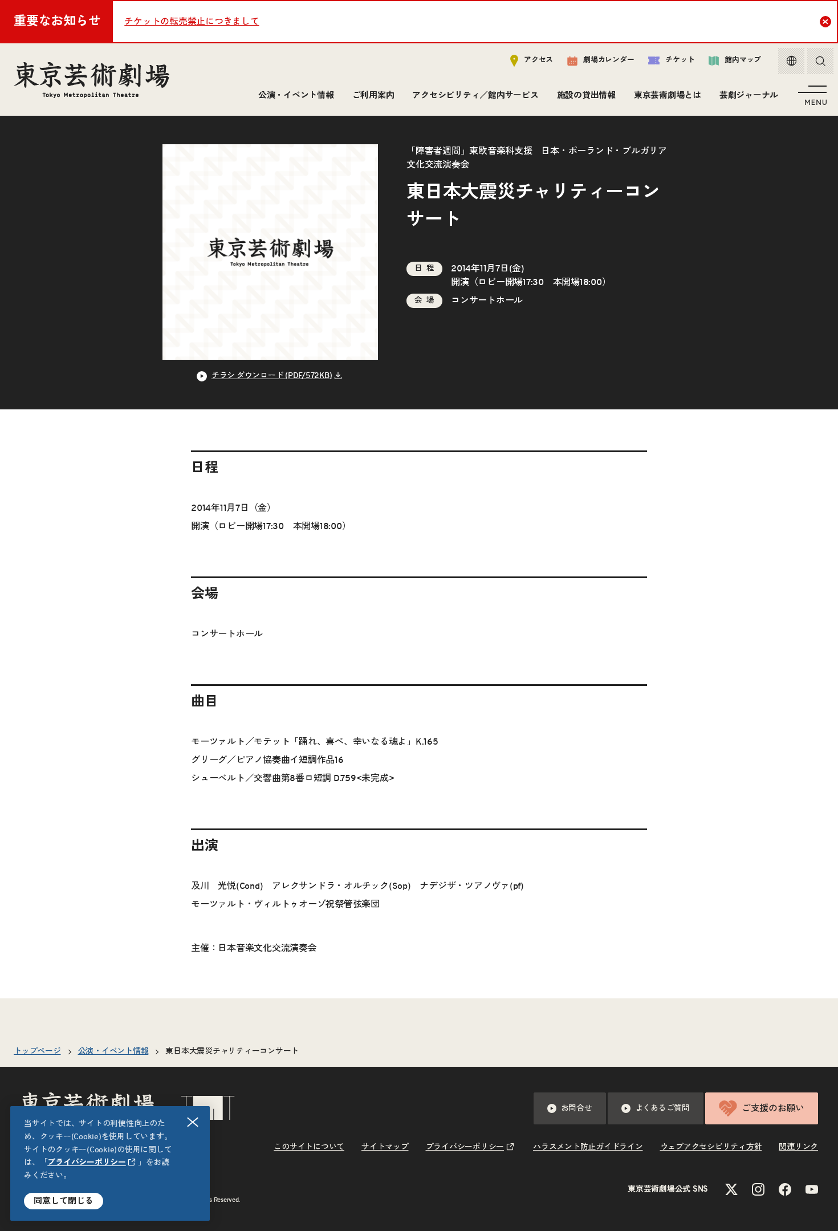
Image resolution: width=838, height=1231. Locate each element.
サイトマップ (385, 1147)
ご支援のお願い (773, 1108)
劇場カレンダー (608, 60)
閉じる (193, 1122)
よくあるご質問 (662, 1108)
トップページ (37, 1051)
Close (825, 21)
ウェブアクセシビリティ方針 (711, 1147)
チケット (679, 60)
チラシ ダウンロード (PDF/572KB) (271, 376)
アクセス (538, 60)
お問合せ (576, 1108)
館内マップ (743, 60)
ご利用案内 (373, 95)
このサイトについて (309, 1147)
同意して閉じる (63, 1201)
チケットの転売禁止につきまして (191, 21)
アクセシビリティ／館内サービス (475, 95)
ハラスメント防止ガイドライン (588, 1147)
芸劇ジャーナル (748, 95)
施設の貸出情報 (586, 95)
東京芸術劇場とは (667, 95)
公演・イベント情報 (296, 95)
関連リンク (798, 1147)
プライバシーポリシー (86, 1163)
